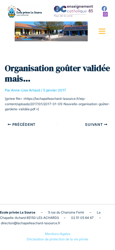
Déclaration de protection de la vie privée (57, 239)
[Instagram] (105, 14)
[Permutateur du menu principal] (102, 31)
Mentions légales (57, 234)
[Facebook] (104, 8)
